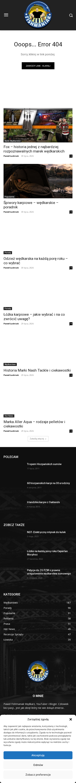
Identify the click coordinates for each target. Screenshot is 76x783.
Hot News (9, 416)
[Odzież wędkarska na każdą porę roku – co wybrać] (38, 237)
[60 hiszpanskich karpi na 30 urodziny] (14, 489)
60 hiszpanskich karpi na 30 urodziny (48, 483)
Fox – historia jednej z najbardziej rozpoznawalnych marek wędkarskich (34, 149)
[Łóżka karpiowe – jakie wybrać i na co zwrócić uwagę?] (38, 293)
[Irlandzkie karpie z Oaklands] (14, 508)
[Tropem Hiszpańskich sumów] (14, 470)
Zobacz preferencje (38, 774)
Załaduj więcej (37, 438)
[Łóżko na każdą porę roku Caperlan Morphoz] (14, 557)
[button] (70, 719)
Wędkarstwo (10, 364)
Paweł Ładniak (11, 156)
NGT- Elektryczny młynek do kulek (46, 532)
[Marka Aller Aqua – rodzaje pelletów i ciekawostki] (38, 400)
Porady (8, 252)
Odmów (38, 765)
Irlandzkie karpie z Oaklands (43, 502)
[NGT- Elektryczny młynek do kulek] (14, 538)
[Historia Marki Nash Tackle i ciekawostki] (38, 349)
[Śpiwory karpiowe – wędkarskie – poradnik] (38, 181)
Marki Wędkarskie (13, 141)
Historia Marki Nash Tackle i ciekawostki (37, 370)
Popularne (9, 196)
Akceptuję (38, 755)
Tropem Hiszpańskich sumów (44, 464)
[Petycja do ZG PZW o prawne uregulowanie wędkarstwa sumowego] (14, 576)
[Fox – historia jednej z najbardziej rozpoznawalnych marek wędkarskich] (38, 125)
